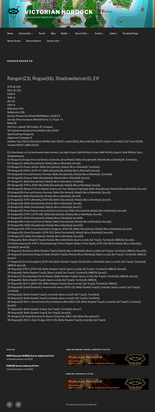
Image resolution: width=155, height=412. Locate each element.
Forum (42, 33)
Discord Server (33, 40)
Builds (64, 33)
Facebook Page (130, 33)
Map (53, 33)
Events (98, 33)
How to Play (81, 33)
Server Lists (53, 40)
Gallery (113, 33)
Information (25, 33)
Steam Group (13, 40)
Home (10, 33)
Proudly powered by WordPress (81, 404)
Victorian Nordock (59, 12)
